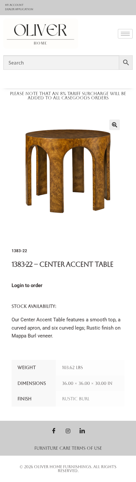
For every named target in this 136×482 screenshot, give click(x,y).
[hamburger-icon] (125, 34)
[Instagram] (68, 431)
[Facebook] (54, 431)
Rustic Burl (75, 398)
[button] (114, 125)
